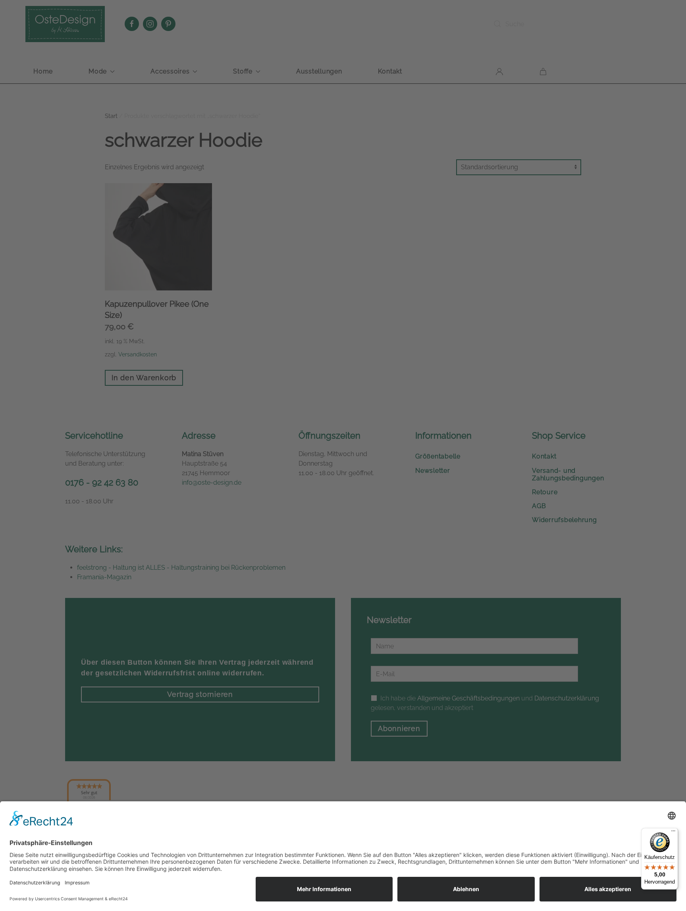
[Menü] (673, 833)
